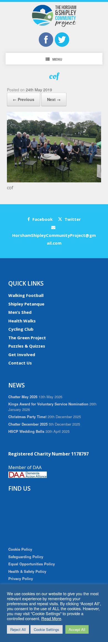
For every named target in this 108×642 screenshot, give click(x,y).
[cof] (54, 180)
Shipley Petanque (26, 304)
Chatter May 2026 (22, 396)
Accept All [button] (77, 629)
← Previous (23, 99)
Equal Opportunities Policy (31, 563)
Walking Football (25, 295)
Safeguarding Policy (25, 556)
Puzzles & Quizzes (26, 346)
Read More (51, 618)
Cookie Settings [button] (46, 629)
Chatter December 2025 (28, 424)
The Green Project (27, 337)
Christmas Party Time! (27, 416)
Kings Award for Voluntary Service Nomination (48, 404)
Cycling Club (21, 329)
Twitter (72, 219)
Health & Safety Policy (27, 571)
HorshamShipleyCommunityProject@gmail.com (54, 239)
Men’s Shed (20, 312)
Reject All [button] (18, 629)
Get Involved (21, 354)
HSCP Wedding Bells (26, 431)
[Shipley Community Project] (54, 16)
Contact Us (20, 363)
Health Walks (22, 320)
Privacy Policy (20, 578)
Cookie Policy (20, 549)
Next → (54, 99)
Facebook (42, 219)
